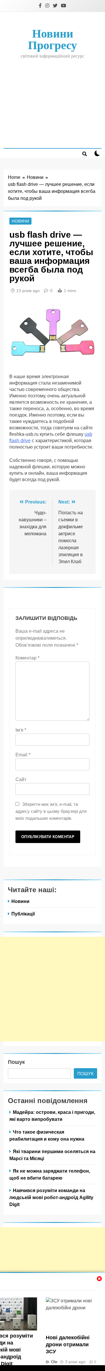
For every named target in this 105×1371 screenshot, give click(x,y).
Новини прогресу (52, 39)
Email (22, 754)
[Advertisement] (52, 103)
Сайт (20, 779)
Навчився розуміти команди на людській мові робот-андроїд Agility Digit (51, 1197)
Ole (54, 1361)
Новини (20, 221)
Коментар (27, 657)
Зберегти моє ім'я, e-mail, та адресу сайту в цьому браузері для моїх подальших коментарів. (51, 811)
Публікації (23, 913)
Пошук (16, 1062)
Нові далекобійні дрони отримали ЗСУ (68, 1344)
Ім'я (20, 730)
